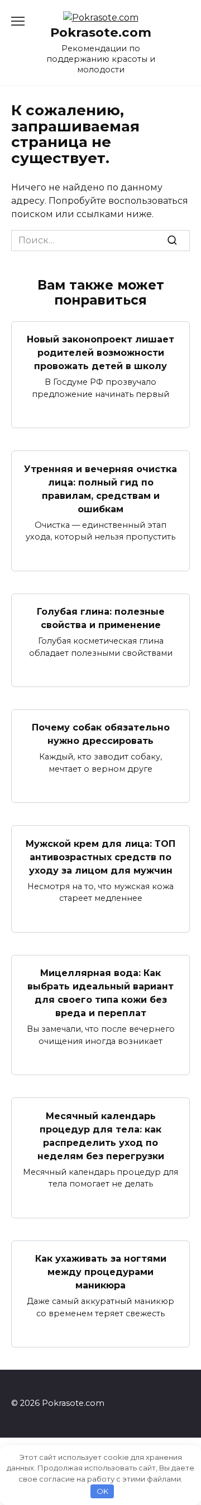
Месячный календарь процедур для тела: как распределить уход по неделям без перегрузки (100, 1135)
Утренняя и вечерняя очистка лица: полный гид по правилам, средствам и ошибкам (100, 488)
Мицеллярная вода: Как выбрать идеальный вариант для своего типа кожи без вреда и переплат (100, 993)
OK (102, 1491)
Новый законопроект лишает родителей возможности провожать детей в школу (100, 352)
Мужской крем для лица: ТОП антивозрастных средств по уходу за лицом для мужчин (100, 856)
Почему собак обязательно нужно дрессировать (101, 734)
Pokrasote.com (100, 32)
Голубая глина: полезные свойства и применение (101, 618)
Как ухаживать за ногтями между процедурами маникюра (100, 1272)
